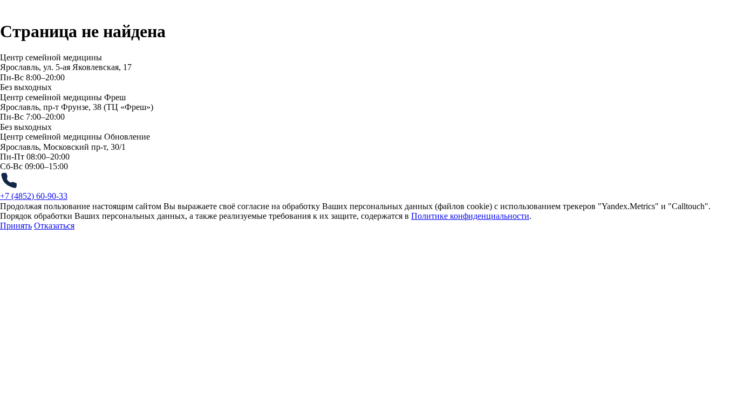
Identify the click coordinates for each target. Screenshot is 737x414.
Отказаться (54, 225)
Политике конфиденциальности (470, 215)
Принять (16, 225)
